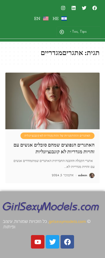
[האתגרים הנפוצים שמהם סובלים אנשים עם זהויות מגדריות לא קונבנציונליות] (52, 101)
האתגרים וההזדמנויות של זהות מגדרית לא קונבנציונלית (57, 135)
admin (82, 175)
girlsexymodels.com (67, 222)
